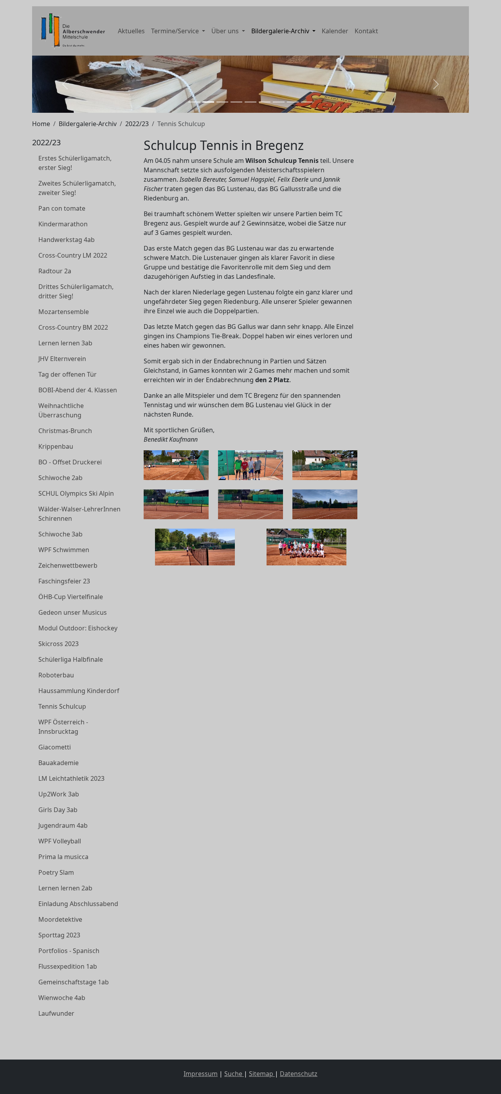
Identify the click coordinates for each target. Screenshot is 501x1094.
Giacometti (54, 747)
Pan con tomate (61, 208)
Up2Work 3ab (58, 794)
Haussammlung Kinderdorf (78, 690)
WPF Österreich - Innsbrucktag (63, 727)
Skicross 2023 (58, 643)
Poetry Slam (56, 872)
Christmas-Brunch (65, 430)
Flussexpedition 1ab (67, 966)
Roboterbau (56, 675)
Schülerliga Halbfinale (70, 659)
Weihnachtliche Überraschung (61, 410)
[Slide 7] (279, 102)
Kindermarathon (63, 224)
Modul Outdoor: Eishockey (77, 628)
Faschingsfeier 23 (64, 581)
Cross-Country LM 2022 (72, 255)
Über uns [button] (225, 31)
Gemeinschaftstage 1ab (73, 982)
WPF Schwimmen (63, 549)
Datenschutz (298, 1073)
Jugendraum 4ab (63, 825)
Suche (234, 1073)
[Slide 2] (208, 102)
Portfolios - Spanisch (68, 950)
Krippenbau (55, 446)
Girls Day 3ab (57, 809)
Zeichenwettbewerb (67, 565)
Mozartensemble (63, 311)
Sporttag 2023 (59, 935)
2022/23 (137, 123)
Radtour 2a (54, 271)
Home (41, 123)
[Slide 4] (236, 102)
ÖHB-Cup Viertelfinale (70, 596)
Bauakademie (58, 762)
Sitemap (262, 1073)
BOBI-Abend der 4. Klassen (77, 390)
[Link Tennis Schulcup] (71, 30)
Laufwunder (56, 1013)
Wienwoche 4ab (61, 997)
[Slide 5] (250, 102)
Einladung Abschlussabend (78, 903)
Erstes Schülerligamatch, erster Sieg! (75, 163)
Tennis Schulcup (62, 706)
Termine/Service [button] (175, 31)
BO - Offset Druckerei (70, 462)
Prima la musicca (63, 856)
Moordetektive (60, 919)
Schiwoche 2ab (60, 477)
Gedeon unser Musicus (72, 612)
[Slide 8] (293, 102)
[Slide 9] (307, 102)
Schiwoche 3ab (60, 534)
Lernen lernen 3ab (65, 343)
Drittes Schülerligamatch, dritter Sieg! (76, 291)
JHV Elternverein (62, 358)
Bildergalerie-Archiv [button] (281, 31)
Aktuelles (131, 31)
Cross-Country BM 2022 (73, 327)
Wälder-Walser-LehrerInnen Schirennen (79, 514)
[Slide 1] (194, 102)
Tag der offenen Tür (67, 374)
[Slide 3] (222, 102)
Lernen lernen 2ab (65, 888)
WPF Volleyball (59, 841)
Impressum (201, 1073)
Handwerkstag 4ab (66, 239)
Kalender (335, 31)
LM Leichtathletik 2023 (71, 778)
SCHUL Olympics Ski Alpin (76, 493)
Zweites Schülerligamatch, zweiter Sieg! (77, 188)
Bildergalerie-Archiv (88, 123)
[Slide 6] (264, 102)
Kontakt (366, 31)
